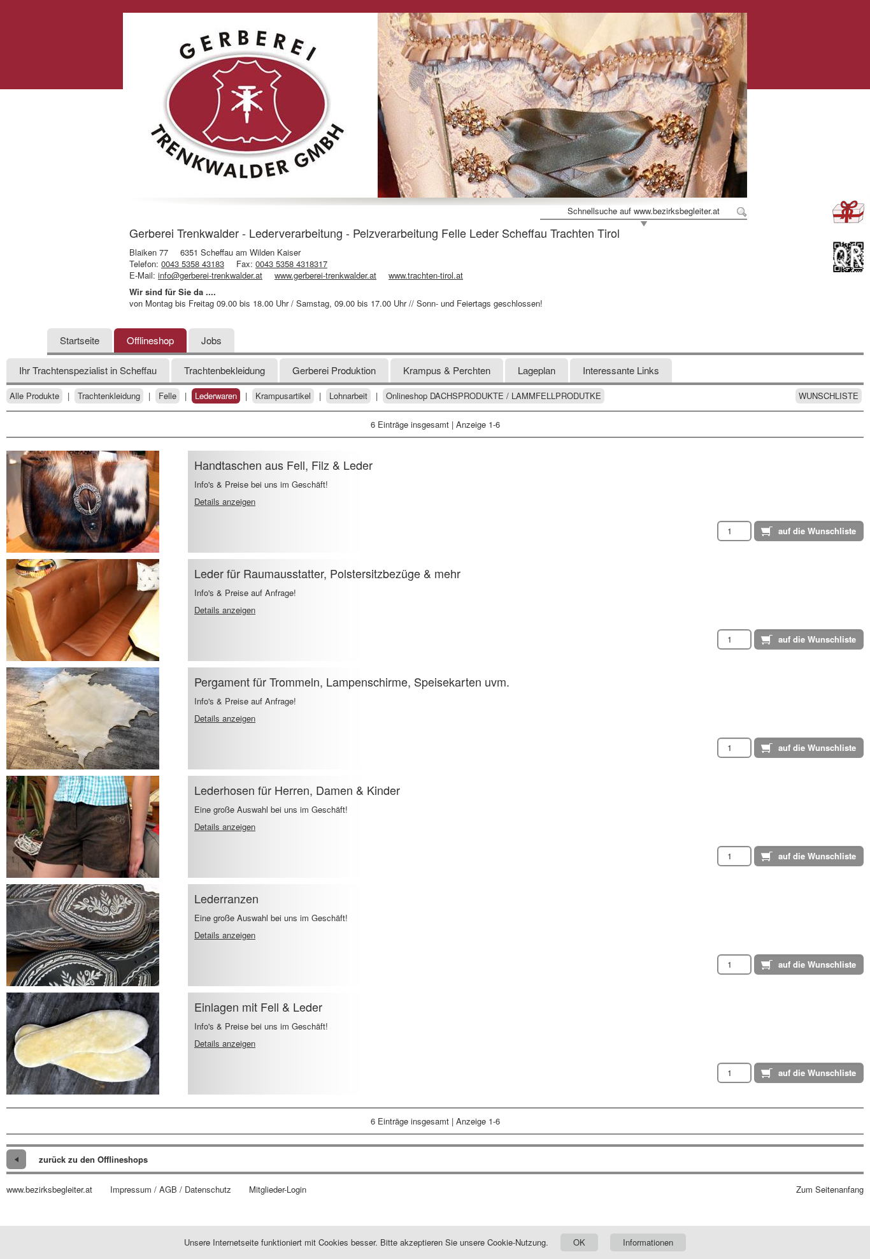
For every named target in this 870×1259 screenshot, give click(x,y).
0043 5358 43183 (192, 264)
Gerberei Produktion (334, 370)
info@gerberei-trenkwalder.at (210, 275)
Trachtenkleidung (109, 396)
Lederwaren (216, 396)
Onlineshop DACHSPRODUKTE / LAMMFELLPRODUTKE (493, 396)
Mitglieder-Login (277, 1189)
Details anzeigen (224, 501)
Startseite (79, 340)
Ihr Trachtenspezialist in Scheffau (88, 370)
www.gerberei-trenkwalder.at (325, 275)
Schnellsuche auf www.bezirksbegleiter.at (643, 211)
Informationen (648, 1242)
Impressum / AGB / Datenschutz (170, 1189)
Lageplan (536, 370)
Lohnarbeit (348, 396)
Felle (167, 396)
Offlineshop (150, 340)
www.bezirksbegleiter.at (49, 1189)
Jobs (211, 340)
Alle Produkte (34, 396)
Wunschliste (829, 396)
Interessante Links (621, 370)
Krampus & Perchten (446, 370)
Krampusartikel (283, 396)
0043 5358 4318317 (291, 264)
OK (579, 1242)
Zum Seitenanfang (830, 1189)
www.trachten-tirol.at (426, 275)
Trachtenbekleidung (224, 370)
